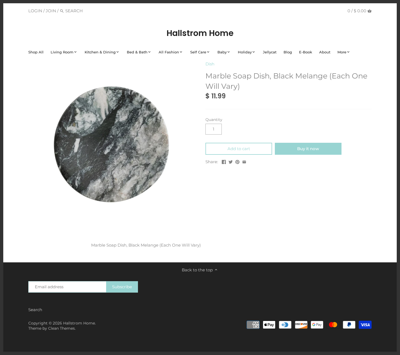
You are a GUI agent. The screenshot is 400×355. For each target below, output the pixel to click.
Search (35, 309)
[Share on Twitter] (231, 161)
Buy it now (308, 148)
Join (51, 10)
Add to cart (238, 148)
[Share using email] (244, 161)
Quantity (213, 119)
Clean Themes (61, 328)
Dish (209, 63)
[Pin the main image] (237, 161)
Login (35, 10)
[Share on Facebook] (224, 161)
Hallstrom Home (200, 33)
